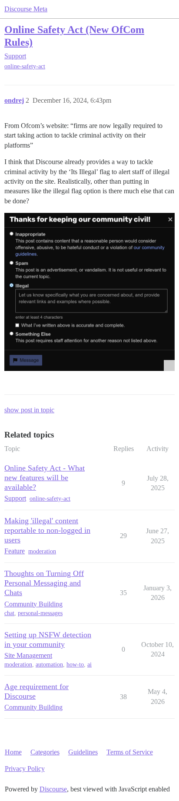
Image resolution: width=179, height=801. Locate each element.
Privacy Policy (25, 768)
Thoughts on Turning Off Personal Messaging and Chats (44, 583)
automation (49, 664)
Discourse (53, 789)
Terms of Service (129, 752)
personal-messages (40, 613)
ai (89, 664)
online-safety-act (24, 66)
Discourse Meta (25, 9)
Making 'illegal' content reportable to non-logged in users (47, 530)
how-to (75, 664)
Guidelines (83, 752)
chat (9, 613)
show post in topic (29, 410)
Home (13, 752)
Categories (45, 752)
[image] (89, 292)
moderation (42, 551)
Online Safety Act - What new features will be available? (44, 477)
